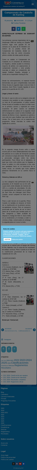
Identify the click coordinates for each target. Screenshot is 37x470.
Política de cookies (17, 239)
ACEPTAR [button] (7, 239)
